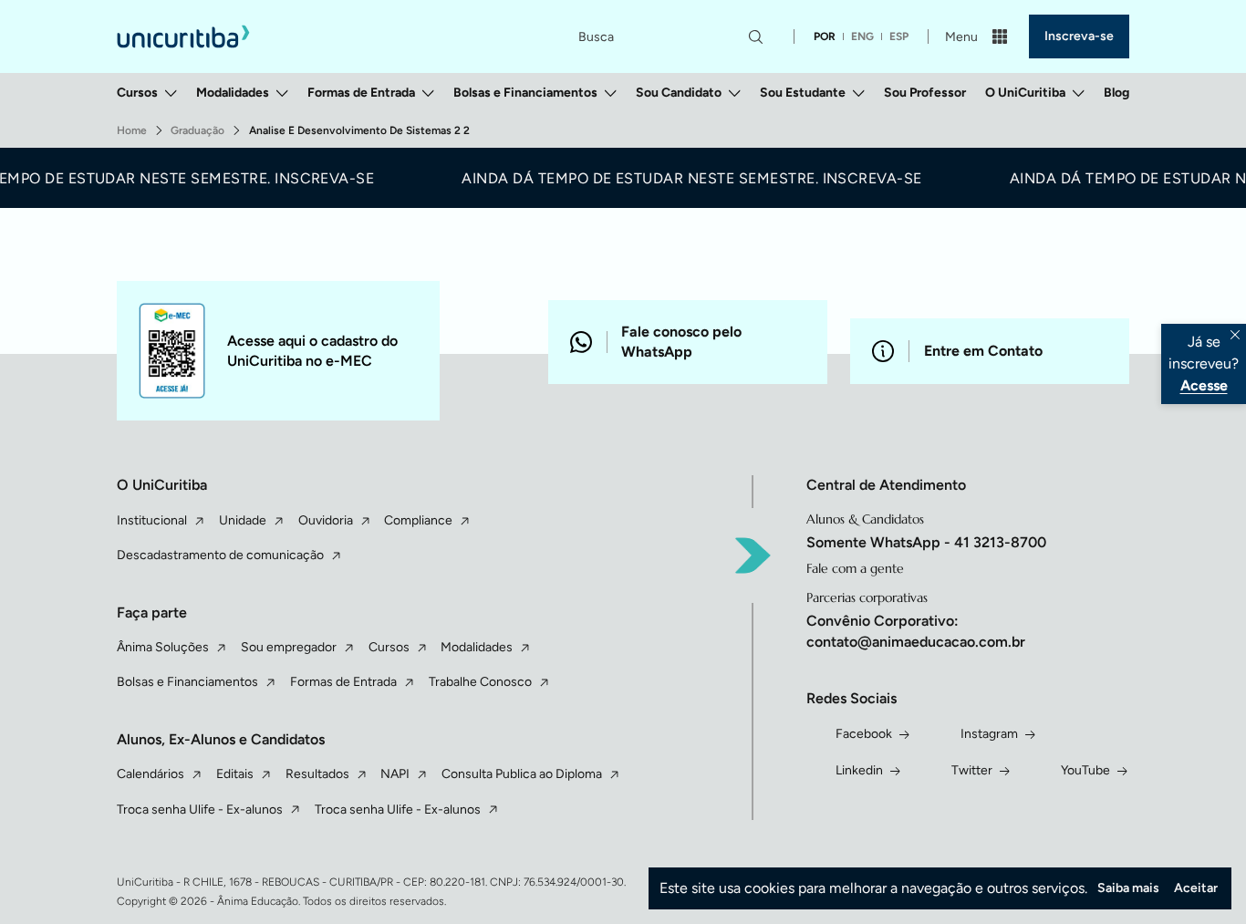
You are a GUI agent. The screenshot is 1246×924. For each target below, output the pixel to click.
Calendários (150, 774)
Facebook (864, 734)
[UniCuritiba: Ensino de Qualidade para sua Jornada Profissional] (183, 36)
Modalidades (232, 92)
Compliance (418, 520)
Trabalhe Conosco (480, 682)
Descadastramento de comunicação (220, 555)
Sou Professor (925, 92)
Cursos (137, 92)
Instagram (989, 734)
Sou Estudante (803, 92)
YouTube (1085, 770)
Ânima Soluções (163, 647)
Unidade (242, 520)
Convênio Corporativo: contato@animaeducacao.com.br (915, 630)
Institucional (152, 520)
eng (862, 36)
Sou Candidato (679, 92)
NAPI (395, 774)
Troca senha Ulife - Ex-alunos (200, 809)
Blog (1116, 92)
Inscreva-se (1079, 36)
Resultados (317, 774)
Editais (235, 774)
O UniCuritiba (1025, 92)
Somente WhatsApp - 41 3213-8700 (926, 542)
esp (899, 36)
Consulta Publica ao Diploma (521, 774)
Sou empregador (289, 647)
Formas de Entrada (361, 92)
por (825, 36)
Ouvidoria (325, 520)
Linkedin (859, 770)
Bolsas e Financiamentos (525, 92)
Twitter (971, 770)
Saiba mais (1128, 888)
